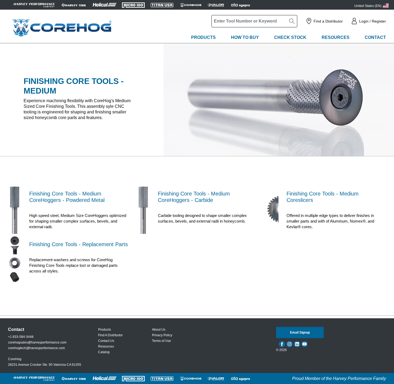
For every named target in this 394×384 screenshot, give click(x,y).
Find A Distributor (110, 335)
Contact (375, 37)
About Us (158, 329)
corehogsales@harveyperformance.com (37, 342)
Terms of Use (161, 341)
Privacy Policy (162, 335)
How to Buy (245, 37)
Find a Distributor (328, 21)
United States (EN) (367, 6)
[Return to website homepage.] (61, 27)
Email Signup (300, 332)
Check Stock (290, 37)
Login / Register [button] (372, 21)
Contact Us (106, 341)
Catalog (104, 352)
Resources (336, 37)
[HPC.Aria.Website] (34, 5)
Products (203, 37)
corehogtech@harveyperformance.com (36, 348)
